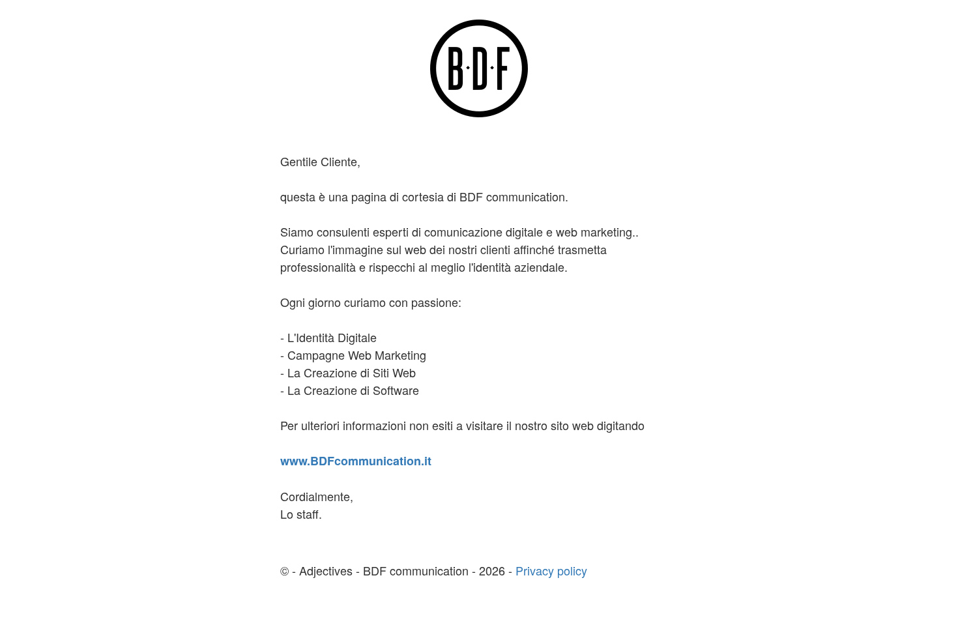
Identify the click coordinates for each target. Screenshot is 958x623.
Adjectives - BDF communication (385, 570)
